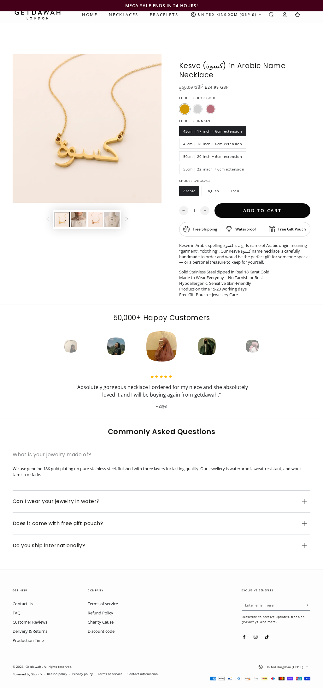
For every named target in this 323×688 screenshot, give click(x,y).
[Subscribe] (307, 604)
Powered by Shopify (27, 674)
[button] (271, 14)
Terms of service (103, 604)
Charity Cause (101, 622)
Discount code (101, 631)
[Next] (264, 346)
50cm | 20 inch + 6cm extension (212, 157)
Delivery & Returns (30, 631)
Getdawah (34, 667)
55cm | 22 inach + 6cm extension (213, 170)
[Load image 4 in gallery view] (112, 219)
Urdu (237, 192)
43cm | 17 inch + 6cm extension (212, 132)
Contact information (142, 674)
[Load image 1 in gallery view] (62, 219)
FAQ (17, 613)
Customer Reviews (30, 622)
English (214, 192)
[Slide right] (126, 219)
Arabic (191, 192)
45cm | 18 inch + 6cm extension (212, 145)
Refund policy (57, 674)
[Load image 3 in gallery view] (95, 219)
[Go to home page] (37, 14)
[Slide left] (47, 219)
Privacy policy (82, 674)
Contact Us (23, 604)
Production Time (28, 640)
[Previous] (59, 346)
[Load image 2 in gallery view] (78, 219)
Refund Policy (100, 613)
